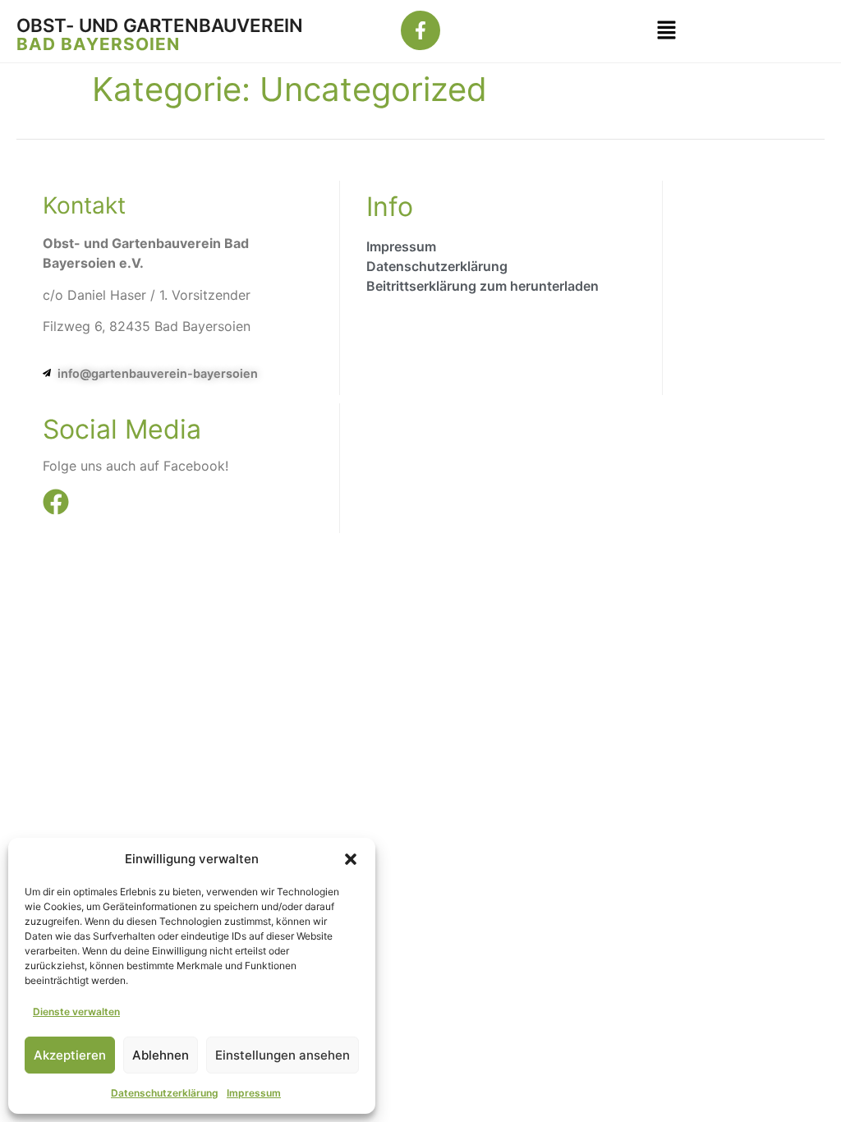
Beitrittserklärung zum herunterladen (482, 286)
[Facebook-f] (420, 30)
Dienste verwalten (76, 1011)
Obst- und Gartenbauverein (159, 25)
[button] (350, 859)
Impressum (254, 1093)
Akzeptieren (70, 1055)
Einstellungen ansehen (282, 1055)
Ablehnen (160, 1055)
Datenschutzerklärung (164, 1093)
